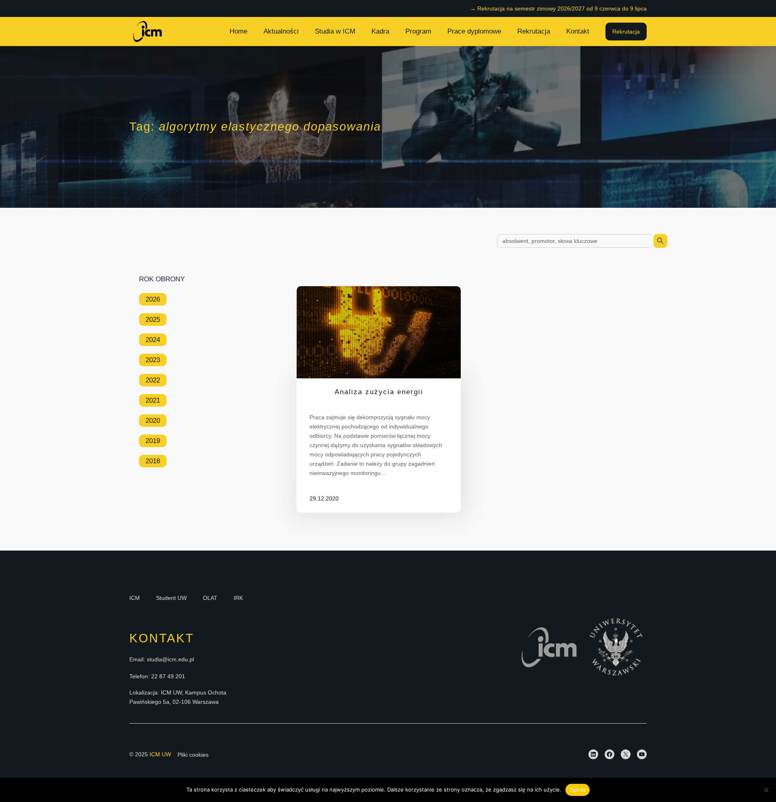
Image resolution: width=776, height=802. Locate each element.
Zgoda (577, 789)
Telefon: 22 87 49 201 (157, 676)
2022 (153, 380)
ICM (134, 598)
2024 (153, 340)
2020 (153, 420)
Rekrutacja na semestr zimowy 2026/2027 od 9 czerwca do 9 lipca (562, 8)
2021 (153, 400)
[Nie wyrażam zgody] (766, 790)
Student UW (171, 598)
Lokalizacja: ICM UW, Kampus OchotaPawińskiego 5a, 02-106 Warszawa (177, 697)
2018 (153, 461)
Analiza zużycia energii (379, 392)
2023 (153, 360)
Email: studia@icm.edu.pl (161, 659)
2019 (153, 441)
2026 (153, 299)
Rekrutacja (626, 31)
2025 (153, 319)
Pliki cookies (193, 754)
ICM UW (160, 754)
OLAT (210, 598)
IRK (238, 598)
